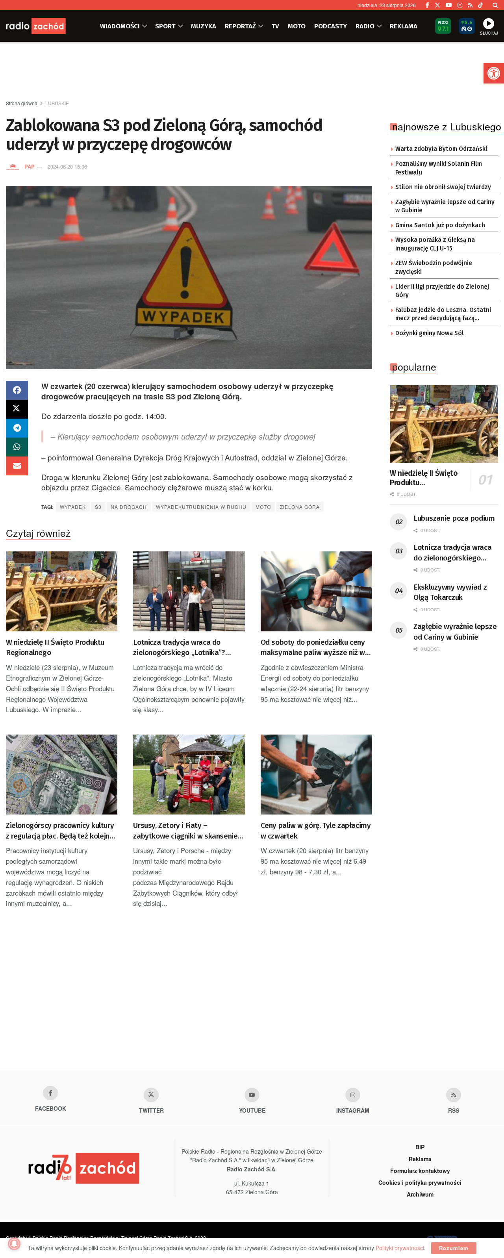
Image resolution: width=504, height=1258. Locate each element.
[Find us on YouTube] (449, 5)
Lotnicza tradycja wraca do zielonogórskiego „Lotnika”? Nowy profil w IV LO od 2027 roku (186, 648)
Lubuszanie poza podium (454, 518)
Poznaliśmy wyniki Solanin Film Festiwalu (438, 168)
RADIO (365, 26)
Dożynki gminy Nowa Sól (429, 333)
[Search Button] (495, 5)
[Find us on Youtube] (252, 1095)
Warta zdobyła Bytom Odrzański (441, 148)
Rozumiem (454, 1248)
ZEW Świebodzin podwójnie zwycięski (433, 267)
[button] (494, 73)
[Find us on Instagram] (460, 5)
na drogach (129, 506)
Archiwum (420, 1194)
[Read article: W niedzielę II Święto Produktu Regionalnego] (61, 591)
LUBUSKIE (57, 103)
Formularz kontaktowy (420, 1171)
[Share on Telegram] (17, 428)
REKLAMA (403, 26)
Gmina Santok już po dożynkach (440, 225)
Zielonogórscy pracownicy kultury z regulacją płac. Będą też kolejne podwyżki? (60, 831)
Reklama (420, 1159)
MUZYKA (203, 26)
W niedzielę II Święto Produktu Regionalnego (55, 647)
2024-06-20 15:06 (67, 166)
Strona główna (21, 103)
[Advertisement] (252, 71)
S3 (98, 506)
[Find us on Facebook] (427, 5)
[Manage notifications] (14, 1244)
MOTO (297, 26)
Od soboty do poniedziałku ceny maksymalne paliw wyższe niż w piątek (313, 648)
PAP (29, 166)
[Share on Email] (17, 465)
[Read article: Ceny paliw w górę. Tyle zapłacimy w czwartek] (316, 775)
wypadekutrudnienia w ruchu (201, 506)
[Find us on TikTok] (480, 5)
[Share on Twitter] (17, 409)
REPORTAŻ (240, 26)
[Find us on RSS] (470, 5)
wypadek (73, 506)
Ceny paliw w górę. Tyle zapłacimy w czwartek (316, 831)
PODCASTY (330, 26)
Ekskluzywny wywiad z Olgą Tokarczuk (450, 592)
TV (275, 26)
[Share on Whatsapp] (17, 447)
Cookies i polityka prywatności (419, 1182)
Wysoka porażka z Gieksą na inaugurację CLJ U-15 (435, 244)
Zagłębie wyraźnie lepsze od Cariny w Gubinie (445, 206)
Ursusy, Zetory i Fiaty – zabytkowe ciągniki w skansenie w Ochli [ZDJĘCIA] (189, 831)
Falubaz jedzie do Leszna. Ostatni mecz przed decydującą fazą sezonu (443, 314)
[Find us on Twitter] (437, 5)
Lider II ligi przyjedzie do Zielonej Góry (442, 291)
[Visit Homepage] (45, 26)
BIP (419, 1147)
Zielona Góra (300, 506)
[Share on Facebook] (17, 390)
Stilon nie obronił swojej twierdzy (443, 187)
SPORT (165, 26)
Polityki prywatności (400, 1248)
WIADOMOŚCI (120, 26)
